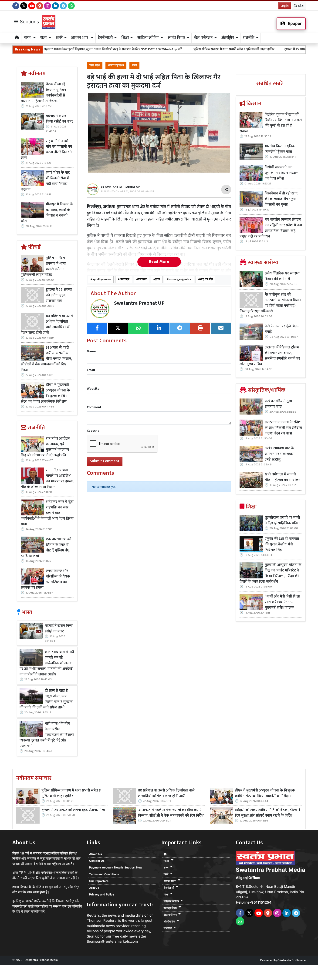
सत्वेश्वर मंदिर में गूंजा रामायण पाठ (278, 404)
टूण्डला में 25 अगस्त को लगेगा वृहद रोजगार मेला (275, 49)
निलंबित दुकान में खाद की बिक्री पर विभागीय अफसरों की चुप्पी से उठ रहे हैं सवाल (271, 123)
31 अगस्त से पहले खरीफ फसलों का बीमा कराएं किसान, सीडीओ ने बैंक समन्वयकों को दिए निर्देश (46, 359)
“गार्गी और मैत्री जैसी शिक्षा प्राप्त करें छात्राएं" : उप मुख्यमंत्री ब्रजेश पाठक (282, 602)
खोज (300, 5)
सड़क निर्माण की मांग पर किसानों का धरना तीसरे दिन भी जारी (46, 149)
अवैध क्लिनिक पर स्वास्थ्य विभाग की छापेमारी (282, 276)
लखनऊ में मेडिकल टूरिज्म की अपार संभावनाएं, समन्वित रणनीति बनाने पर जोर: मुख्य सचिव (270, 356)
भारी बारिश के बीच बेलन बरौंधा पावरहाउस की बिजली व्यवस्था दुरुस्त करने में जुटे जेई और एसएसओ (47, 735)
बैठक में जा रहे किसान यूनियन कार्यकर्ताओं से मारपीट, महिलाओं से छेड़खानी (43, 93)
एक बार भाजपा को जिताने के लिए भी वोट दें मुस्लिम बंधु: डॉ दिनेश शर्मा (46, 548)
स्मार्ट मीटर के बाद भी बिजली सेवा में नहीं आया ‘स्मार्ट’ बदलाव (45, 181)
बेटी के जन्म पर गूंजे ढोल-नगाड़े (282, 329)
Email (91, 369)
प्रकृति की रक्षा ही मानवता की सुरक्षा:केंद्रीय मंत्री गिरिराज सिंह (282, 544)
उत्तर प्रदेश (94, 65)
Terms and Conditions (104, 874)
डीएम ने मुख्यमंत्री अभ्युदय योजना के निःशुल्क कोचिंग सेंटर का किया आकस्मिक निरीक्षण (45, 393)
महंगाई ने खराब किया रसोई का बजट (59, 118)
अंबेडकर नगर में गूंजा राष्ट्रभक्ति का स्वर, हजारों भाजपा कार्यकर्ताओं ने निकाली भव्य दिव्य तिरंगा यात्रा (47, 513)
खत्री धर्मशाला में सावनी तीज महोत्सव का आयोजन (283, 477)
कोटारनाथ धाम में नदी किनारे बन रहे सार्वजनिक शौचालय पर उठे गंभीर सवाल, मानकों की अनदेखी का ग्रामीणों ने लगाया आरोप (47, 663)
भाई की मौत (206, 279)
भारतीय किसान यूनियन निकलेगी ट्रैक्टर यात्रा (280, 149)
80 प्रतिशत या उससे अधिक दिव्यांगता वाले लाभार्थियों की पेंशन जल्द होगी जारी (47, 324)
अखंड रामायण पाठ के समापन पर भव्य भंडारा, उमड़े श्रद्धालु (280, 454)
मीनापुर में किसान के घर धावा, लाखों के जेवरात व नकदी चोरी (47, 213)
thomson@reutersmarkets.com (112, 941)
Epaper (294, 23)
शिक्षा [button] (125, 37)
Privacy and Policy (101, 894)
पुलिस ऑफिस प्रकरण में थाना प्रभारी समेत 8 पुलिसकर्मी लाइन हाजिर (196, 49)
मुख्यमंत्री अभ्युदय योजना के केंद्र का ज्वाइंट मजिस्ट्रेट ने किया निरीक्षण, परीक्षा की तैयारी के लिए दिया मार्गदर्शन (270, 573)
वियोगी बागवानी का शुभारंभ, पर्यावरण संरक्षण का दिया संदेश (282, 173)
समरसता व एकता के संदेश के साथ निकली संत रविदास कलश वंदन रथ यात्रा (283, 428)
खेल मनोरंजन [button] (203, 37)
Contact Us (97, 860)
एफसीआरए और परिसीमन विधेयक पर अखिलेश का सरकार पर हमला (45, 579)
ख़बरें (134, 65)
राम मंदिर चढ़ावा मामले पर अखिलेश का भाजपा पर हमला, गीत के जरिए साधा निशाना (47, 478)
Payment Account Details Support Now (115, 867)
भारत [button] (28, 37)
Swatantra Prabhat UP (139, 303)
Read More (159, 261)
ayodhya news (101, 279)
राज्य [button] (43, 37)
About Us (95, 854)
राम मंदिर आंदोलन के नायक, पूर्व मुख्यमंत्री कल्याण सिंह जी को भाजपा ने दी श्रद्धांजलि (45, 447)
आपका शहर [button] (80, 37)
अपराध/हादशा (116, 65)
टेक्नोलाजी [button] (105, 37)
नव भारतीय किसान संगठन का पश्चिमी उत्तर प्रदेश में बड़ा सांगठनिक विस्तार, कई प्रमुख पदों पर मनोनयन (271, 228)
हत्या (157, 279)
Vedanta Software (292, 960)
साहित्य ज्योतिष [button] (148, 37)
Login (285, 5)
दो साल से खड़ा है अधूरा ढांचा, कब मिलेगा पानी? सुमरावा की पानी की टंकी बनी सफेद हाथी (46, 699)
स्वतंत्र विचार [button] (176, 37)
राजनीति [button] (248, 37)
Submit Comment (104, 461)
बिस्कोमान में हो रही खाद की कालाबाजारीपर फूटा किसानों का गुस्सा (281, 199)
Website (93, 388)
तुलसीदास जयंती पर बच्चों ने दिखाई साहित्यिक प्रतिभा (282, 520)
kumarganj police (180, 279)
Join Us (94, 887)
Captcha (93, 430)
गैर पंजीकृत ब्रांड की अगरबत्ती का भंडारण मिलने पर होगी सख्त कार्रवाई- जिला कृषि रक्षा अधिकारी (270, 303)
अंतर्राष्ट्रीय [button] (227, 37)
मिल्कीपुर (124, 279)
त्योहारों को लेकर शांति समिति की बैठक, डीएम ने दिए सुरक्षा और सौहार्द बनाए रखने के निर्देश (267, 812)
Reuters (93, 915)
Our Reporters (98, 881)
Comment (94, 407)
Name (91, 351)
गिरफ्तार (142, 279)
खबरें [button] (59, 37)
